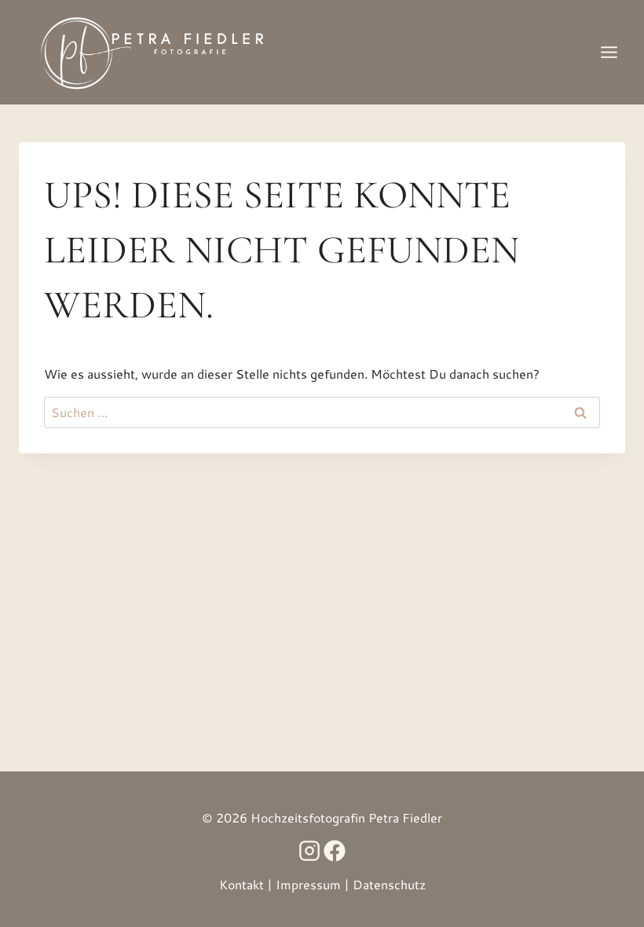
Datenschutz (389, 884)
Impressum (308, 884)
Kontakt (241, 884)
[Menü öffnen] (608, 52)
